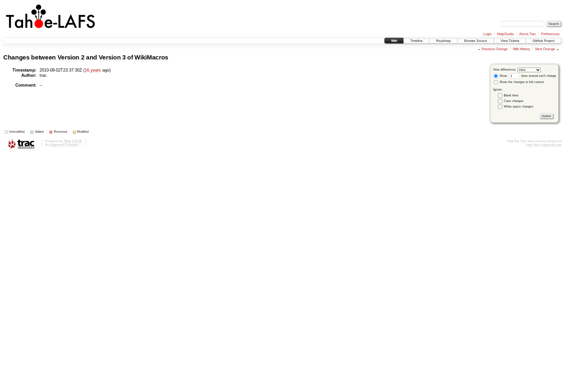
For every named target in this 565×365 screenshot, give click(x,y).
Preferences (550, 34)
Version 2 (71, 57)
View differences (504, 69)
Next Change (545, 49)
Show (503, 75)
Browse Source (475, 40)
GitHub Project (544, 40)
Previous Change (495, 49)
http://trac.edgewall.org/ (544, 144)
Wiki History (521, 49)
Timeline (416, 40)
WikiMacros (151, 57)
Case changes (513, 101)
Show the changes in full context (521, 82)
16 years (93, 70)
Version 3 (112, 57)
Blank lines (511, 95)
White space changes (518, 106)
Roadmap (443, 40)
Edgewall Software (64, 144)
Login (487, 34)
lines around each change (538, 75)
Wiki (394, 40)
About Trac (527, 34)
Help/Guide (505, 34)
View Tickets (510, 40)
